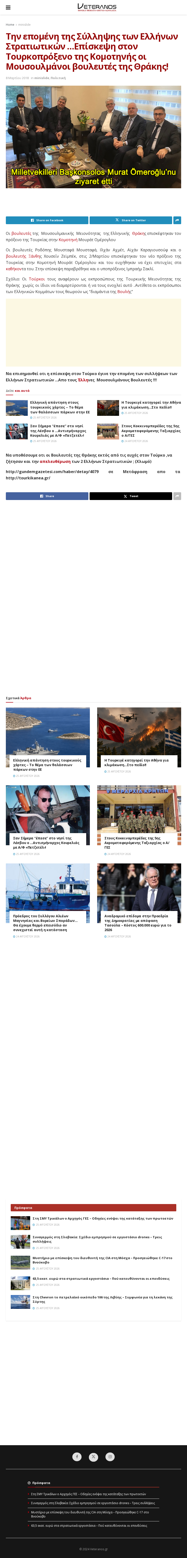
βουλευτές (21, 233)
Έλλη (83, 380)
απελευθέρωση (55, 461)
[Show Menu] (8, 7)
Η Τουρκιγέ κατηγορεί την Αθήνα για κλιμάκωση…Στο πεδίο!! (151, 405)
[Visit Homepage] (97, 7)
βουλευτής (16, 256)
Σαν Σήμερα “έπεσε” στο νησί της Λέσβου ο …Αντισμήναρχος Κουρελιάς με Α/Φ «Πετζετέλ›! (58, 431)
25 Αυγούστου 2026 (44, 417)
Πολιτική (58, 78)
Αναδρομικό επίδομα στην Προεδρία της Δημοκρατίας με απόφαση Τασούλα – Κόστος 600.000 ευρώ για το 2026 (137, 923)
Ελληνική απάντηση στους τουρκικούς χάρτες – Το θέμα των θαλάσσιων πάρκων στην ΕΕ (60, 407)
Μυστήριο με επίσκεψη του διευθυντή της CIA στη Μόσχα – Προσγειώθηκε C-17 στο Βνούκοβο (90, 1514)
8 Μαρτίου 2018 (17, 78)
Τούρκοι (37, 279)
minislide (24, 25)
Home (10, 25)
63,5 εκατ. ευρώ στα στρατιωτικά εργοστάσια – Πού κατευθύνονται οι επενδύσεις (101, 1278)
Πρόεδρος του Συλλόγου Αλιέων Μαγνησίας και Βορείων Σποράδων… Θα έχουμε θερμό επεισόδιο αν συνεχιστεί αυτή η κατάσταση (45, 923)
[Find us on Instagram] (110, 1456)
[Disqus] (93, 1011)
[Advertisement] (94, 204)
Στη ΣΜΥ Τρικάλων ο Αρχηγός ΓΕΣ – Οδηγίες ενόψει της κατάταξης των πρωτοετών (103, 1218)
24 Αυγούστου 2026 (136, 441)
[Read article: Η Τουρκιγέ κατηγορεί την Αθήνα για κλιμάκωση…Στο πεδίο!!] (108, 408)
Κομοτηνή (68, 239)
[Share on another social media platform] (177, 220)
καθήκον (14, 268)
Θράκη (138, 233)
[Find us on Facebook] (77, 1456)
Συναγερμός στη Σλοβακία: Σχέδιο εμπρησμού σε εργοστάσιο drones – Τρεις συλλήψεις (93, 1503)
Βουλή (123, 291)
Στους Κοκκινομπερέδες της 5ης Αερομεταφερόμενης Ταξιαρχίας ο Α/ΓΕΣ (151, 431)
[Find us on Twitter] (93, 1457)
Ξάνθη (34, 256)
